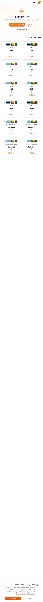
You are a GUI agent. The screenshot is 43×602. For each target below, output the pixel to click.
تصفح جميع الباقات (15, 24)
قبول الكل (13, 598)
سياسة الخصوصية (21, 594)
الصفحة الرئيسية (20, 29)
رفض (30, 598)
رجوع (29, 24)
